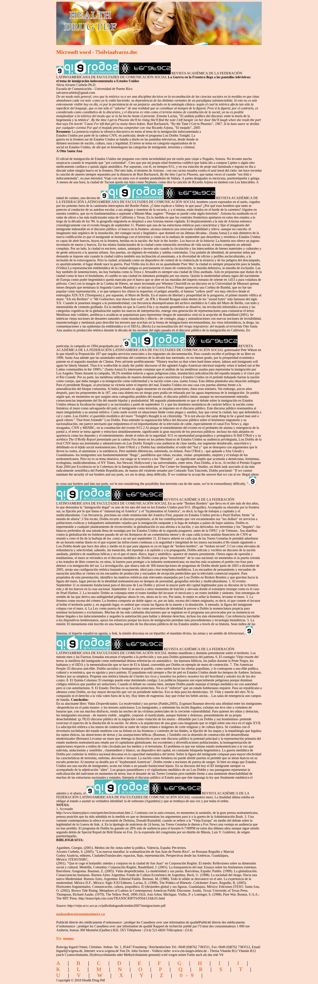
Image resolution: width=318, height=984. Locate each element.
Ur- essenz (65, 938)
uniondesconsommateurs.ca (80, 914)
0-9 (188, 975)
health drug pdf (115, 20)
